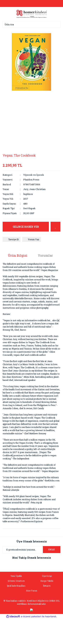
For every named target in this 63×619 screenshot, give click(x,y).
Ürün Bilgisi (17, 255)
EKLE (51, 549)
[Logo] (31, 13)
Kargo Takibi (46, 580)
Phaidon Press (31, 179)
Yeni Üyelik (16, 576)
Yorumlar (45, 255)
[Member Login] (31, 3)
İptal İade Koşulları (16, 585)
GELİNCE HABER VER (26, 226)
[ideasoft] (13, 616)
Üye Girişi (47, 576)
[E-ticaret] (31, 616)
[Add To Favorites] (55, 227)
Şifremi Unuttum (16, 580)
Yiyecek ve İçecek (33, 174)
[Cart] (56, 3)
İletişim (47, 585)
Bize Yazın (31, 590)
